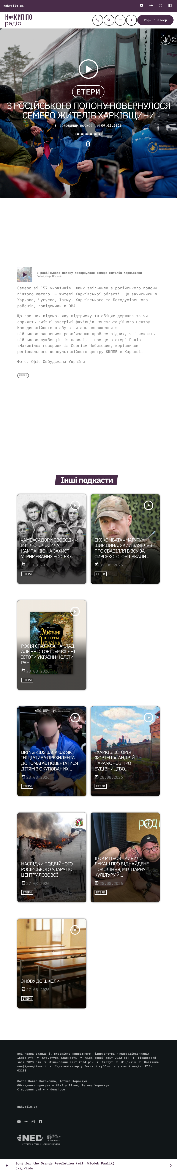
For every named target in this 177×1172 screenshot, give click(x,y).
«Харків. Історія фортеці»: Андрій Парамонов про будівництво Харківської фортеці (119, 763)
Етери (88, 92)
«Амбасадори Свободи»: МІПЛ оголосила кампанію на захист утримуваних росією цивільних (49, 551)
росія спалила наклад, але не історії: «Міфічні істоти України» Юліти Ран (48, 654)
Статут (107, 1062)
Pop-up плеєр (155, 20)
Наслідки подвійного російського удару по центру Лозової (47, 869)
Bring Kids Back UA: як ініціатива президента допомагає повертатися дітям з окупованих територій (49, 763)
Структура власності (59, 1058)
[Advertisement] (88, 232)
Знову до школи (40, 981)
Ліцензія (128, 1062)
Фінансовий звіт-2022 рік (107, 1058)
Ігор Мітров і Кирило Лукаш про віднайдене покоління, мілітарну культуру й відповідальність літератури (122, 872)
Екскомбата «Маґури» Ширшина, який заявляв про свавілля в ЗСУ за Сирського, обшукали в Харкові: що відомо (123, 551)
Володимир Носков (76, 126)
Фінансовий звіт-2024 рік (71, 1062)
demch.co (57, 1089)
